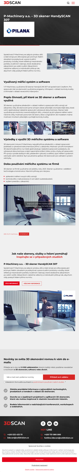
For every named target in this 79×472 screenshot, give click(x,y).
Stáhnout (24, 234)
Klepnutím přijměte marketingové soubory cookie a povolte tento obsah (39, 205)
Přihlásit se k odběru (59, 377)
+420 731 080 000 (52, 435)
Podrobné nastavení (39, 465)
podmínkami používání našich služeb (48, 382)
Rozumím (39, 460)
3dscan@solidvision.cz (18, 438)
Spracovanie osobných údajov (44, 469)
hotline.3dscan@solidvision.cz (58, 438)
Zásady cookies (29, 469)
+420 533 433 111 (15, 435)
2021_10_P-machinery (11, 234)
